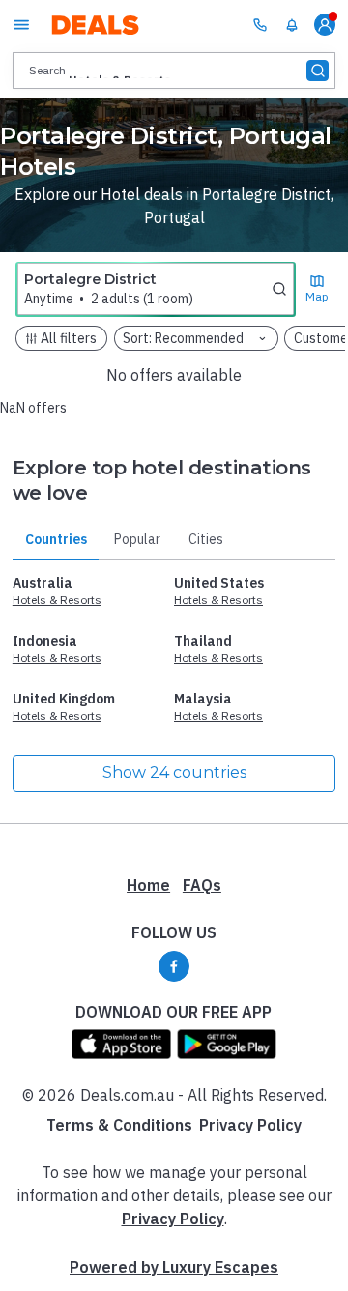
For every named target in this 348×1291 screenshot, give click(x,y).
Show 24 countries (174, 772)
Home (148, 885)
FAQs (202, 885)
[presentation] (174, 70)
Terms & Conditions (119, 1124)
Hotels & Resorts (57, 599)
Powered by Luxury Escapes (174, 1267)
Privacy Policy (250, 1124)
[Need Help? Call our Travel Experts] (260, 24)
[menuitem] (291, 25)
